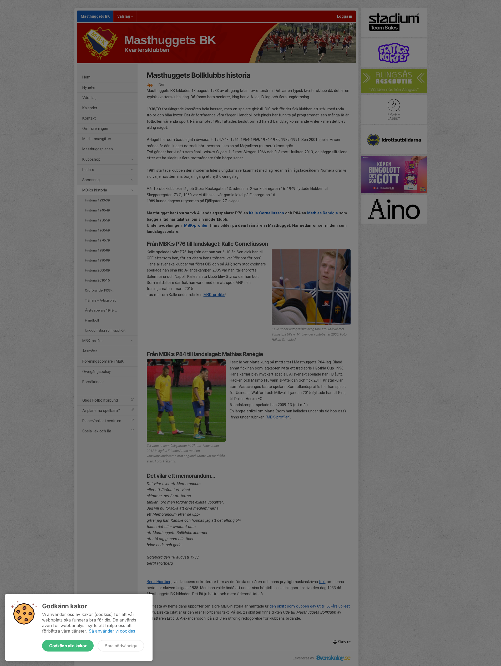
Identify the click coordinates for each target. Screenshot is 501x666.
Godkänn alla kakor (68, 645)
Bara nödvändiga (121, 645)
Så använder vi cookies (112, 631)
